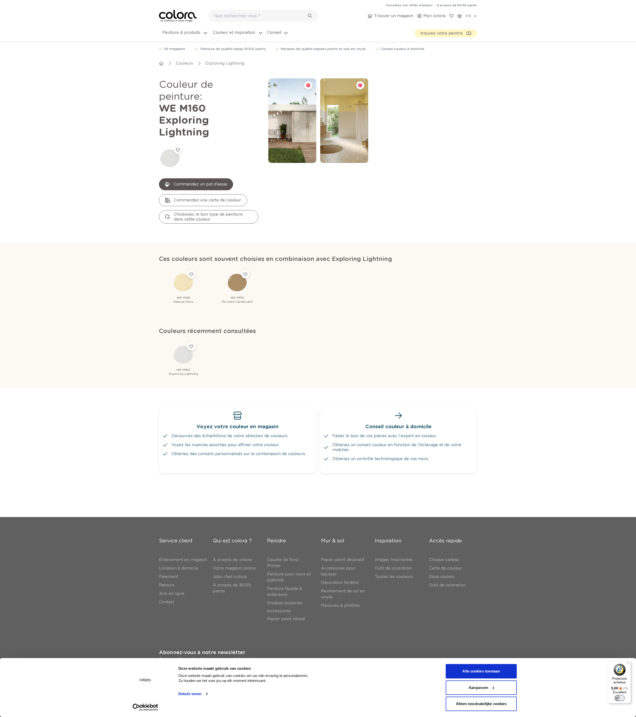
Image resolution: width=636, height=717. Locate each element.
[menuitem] (184, 35)
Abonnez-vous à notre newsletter (202, 652)
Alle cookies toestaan (481, 671)
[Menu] (628, 664)
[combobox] (263, 16)
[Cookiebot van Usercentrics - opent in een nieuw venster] (145, 707)
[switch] (620, 698)
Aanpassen (478, 687)
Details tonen (189, 694)
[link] (409, 5)
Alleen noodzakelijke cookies (481, 704)
